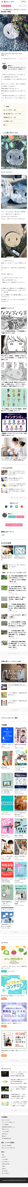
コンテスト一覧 (14, 1060)
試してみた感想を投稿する (14, 525)
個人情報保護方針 (6, 1138)
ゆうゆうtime (4, 1170)
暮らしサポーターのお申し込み (8, 1147)
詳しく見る (20, 516)
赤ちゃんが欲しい (5, 1173)
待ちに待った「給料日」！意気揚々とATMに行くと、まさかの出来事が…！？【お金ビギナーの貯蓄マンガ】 (14, 357)
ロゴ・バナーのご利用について (8, 1122)
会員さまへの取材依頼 (6, 1145)
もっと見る (14, 709)
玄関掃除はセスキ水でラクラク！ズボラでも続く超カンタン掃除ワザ (17, 491)
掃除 (3, 535)
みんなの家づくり (5, 1161)
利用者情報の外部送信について (8, 1126)
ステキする (23, 58)
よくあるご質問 (5, 1131)
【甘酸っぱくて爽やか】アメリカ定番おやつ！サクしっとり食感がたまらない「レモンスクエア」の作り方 (14, 290)
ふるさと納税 (5, 1159)
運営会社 (4, 1136)
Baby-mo (4, 1168)
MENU (24, 1)
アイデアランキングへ (14, 653)
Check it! (4, 1157)
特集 (3, 1154)
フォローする (12, 516)
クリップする (23, 5)
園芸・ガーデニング (6, 5)
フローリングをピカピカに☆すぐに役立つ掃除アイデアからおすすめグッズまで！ (17, 473)
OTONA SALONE (5, 1164)
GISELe (3, 1166)
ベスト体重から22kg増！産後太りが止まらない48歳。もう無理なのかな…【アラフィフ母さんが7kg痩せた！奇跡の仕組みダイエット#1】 (13, 384)
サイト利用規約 (5, 1124)
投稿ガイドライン (5, 1129)
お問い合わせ (5, 1133)
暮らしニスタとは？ (6, 1120)
